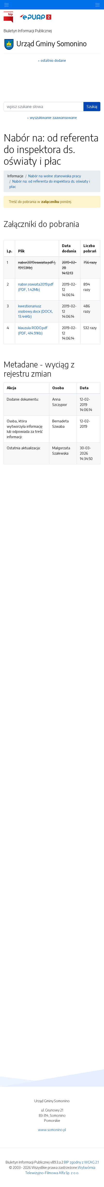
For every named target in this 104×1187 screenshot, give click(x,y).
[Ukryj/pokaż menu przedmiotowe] (6, 5)
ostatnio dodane (53, 60)
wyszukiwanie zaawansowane (53, 117)
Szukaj (92, 106)
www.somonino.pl (52, 1129)
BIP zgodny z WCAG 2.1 (81, 1162)
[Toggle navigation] (97, 5)
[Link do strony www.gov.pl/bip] (11, 17)
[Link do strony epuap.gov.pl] (35, 17)
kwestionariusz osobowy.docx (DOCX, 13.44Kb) (35, 311)
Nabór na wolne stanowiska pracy (54, 176)
